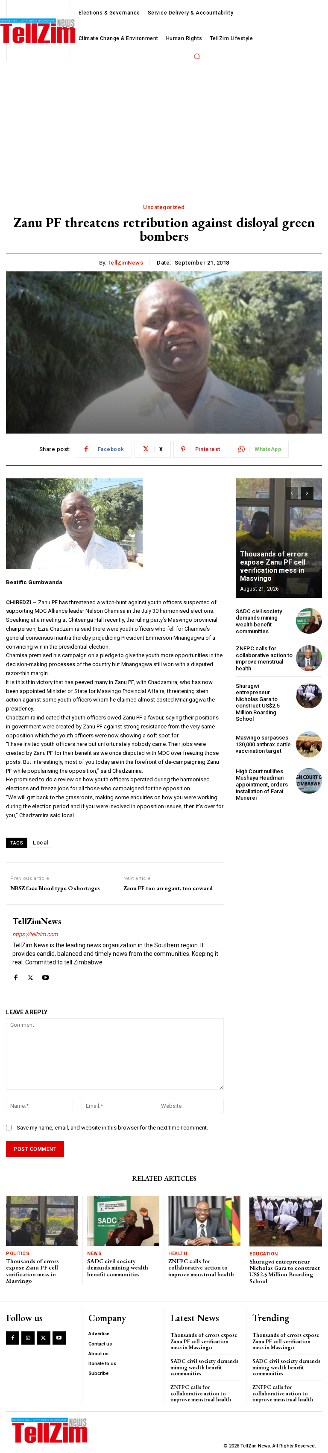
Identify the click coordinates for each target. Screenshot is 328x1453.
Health (177, 1253)
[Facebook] (15, 976)
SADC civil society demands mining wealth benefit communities (259, 621)
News (94, 1253)
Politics (17, 1253)
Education (263, 1254)
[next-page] (307, 493)
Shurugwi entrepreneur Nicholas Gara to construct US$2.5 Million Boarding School (258, 702)
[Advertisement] (164, 126)
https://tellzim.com (35, 934)
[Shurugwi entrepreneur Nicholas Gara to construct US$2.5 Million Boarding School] (309, 696)
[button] (196, 56)
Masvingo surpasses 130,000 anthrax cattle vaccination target (263, 744)
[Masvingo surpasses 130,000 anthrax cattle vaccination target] (309, 744)
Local (40, 842)
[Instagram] (28, 1338)
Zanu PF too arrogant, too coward (168, 888)
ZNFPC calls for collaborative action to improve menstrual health (264, 658)
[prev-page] (292, 493)
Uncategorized (164, 207)
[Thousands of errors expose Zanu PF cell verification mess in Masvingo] (279, 538)
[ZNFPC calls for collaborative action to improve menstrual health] (309, 658)
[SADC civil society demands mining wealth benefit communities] (309, 621)
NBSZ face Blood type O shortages (55, 888)
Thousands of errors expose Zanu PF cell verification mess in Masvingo (274, 566)
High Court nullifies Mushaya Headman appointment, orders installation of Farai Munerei (262, 784)
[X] (30, 976)
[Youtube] (45, 976)
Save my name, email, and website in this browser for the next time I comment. (112, 1127)
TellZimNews (126, 262)
